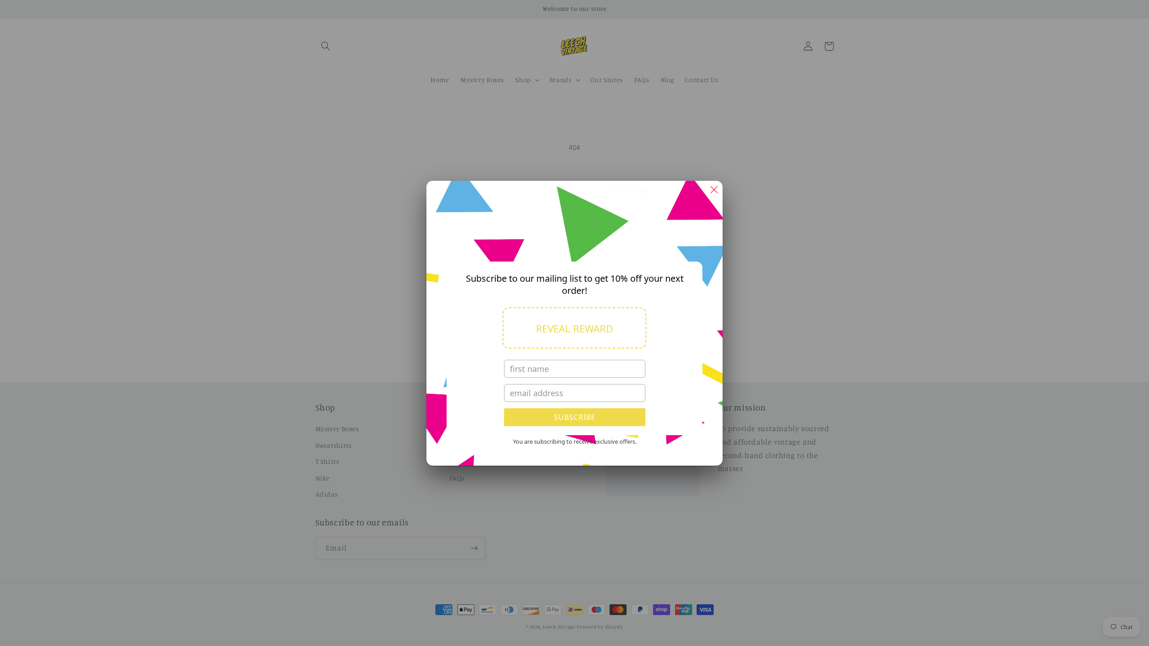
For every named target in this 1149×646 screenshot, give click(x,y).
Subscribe (575, 417)
